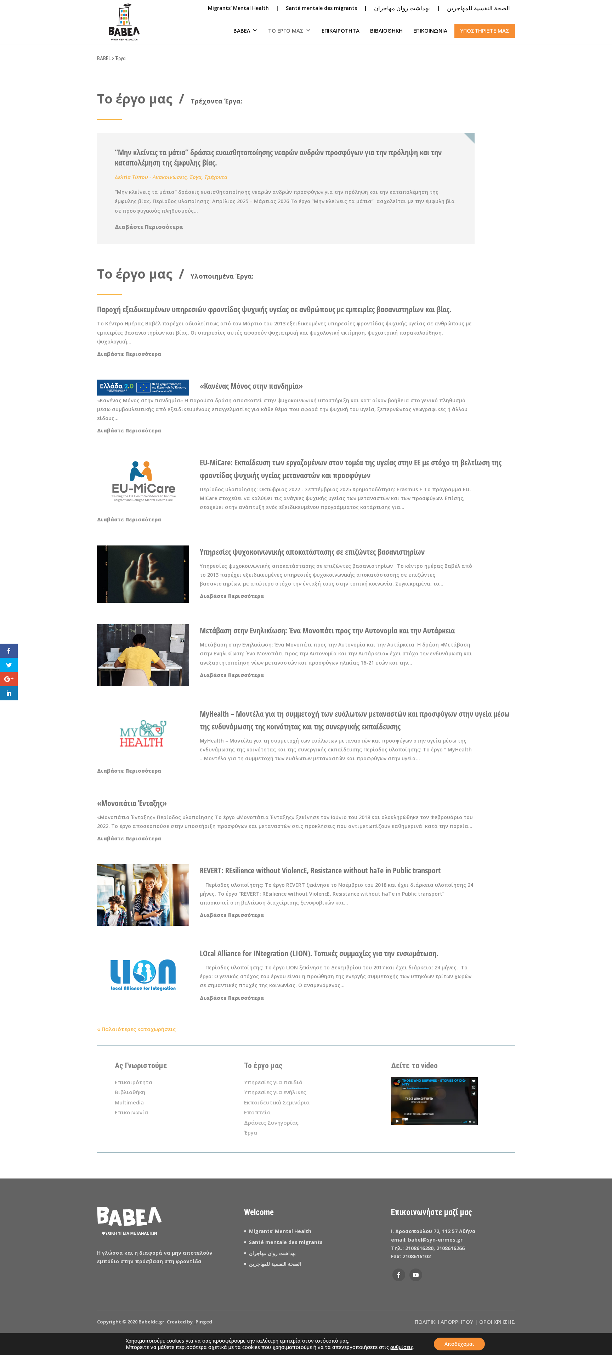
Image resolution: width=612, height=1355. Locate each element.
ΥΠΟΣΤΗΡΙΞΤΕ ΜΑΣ (484, 30)
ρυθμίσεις (401, 1347)
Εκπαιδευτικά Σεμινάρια (277, 1102)
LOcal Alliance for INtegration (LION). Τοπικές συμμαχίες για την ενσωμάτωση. (319, 953)
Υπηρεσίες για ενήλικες (275, 1092)
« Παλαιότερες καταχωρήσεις (136, 1028)
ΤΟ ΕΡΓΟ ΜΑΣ (286, 30)
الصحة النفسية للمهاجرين (275, 1263)
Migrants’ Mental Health (238, 8)
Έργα (195, 176)
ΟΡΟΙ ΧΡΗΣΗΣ (497, 1321)
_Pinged (203, 1321)
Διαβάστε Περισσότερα (149, 226)
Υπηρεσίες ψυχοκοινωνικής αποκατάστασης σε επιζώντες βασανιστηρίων (314, 551)
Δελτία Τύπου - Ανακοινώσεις (151, 176)
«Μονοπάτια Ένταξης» (132, 802)
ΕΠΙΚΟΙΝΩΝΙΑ (430, 30)
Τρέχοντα (215, 176)
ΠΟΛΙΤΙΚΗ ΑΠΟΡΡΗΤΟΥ (444, 1321)
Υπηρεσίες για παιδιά (273, 1082)
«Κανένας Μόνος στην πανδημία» (251, 385)
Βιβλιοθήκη (130, 1092)
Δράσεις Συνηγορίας (271, 1122)
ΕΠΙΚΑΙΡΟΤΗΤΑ (340, 30)
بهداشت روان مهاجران (272, 1253)
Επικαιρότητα (133, 1082)
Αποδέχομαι (459, 1343)
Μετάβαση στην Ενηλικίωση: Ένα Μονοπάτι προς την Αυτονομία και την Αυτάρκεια (328, 630)
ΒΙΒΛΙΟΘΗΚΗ (386, 30)
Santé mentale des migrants (321, 8)
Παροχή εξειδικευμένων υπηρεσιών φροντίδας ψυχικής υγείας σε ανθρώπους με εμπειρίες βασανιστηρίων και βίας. (274, 309)
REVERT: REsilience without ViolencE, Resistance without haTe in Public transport (320, 870)
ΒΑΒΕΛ (241, 30)
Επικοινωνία (131, 1112)
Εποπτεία (257, 1112)
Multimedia (129, 1102)
